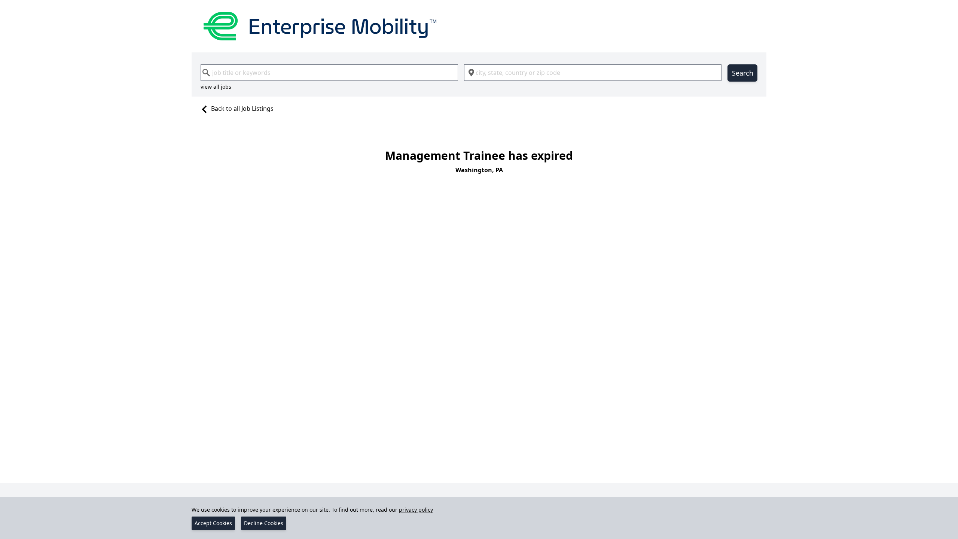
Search (742, 72)
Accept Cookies (213, 523)
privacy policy (416, 509)
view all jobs (216, 86)
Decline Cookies (263, 523)
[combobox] (329, 72)
